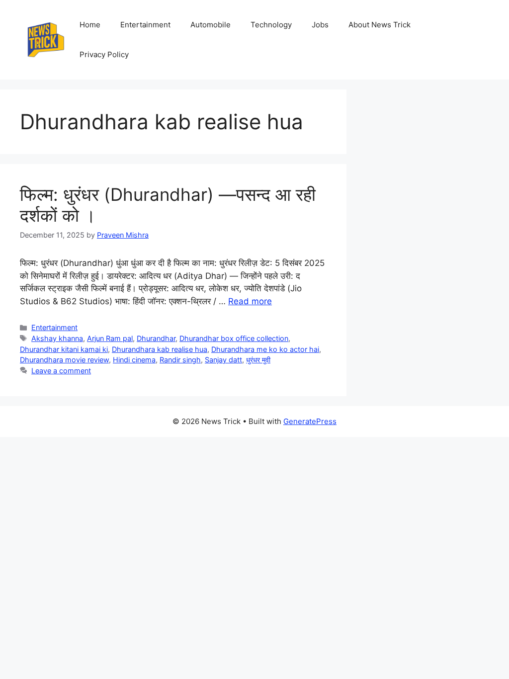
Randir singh (180, 359)
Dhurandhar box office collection (233, 338)
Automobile (210, 24)
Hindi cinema (134, 359)
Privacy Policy (104, 54)
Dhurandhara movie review (64, 359)
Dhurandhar (156, 338)
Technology (271, 24)
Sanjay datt (223, 359)
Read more (250, 301)
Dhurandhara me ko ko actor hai (265, 349)
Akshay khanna (57, 338)
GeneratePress (310, 421)
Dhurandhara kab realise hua (159, 349)
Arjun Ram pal (110, 338)
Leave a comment (61, 370)
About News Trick (379, 24)
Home (90, 24)
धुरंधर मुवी (258, 359)
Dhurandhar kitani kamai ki (64, 349)
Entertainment (145, 24)
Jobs (320, 24)
